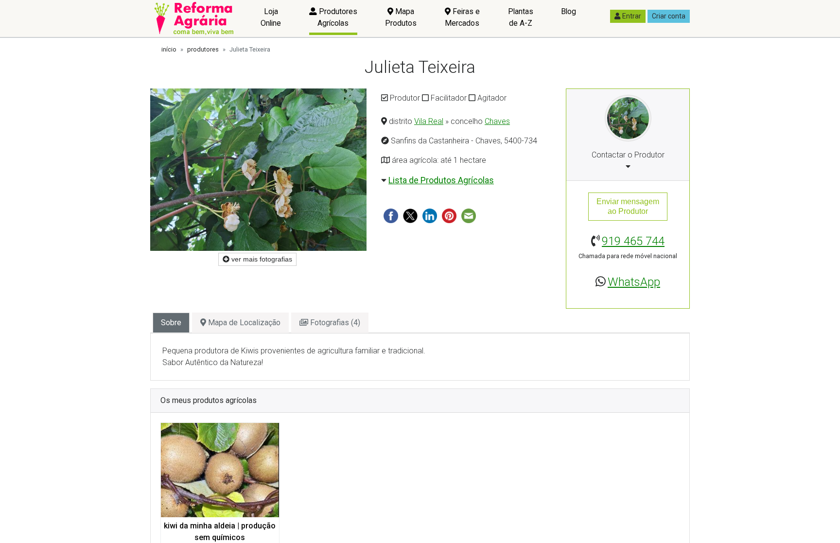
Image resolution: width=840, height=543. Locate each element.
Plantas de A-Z (520, 17)
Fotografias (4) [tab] (334, 322)
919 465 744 (633, 241)
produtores (203, 49)
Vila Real (428, 121)
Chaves (497, 121)
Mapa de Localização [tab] (243, 322)
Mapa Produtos (401, 17)
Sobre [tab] (171, 322)
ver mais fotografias (260, 259)
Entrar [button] (631, 16)
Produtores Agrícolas (337, 17)
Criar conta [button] (668, 16)
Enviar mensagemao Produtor (627, 206)
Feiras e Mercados (462, 17)
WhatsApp (634, 282)
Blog (568, 11)
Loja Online (271, 17)
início (168, 49)
